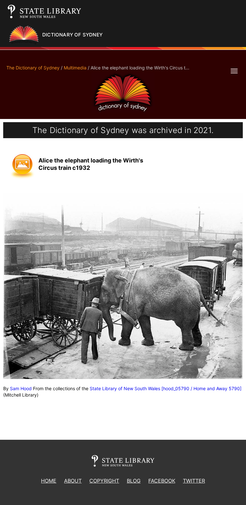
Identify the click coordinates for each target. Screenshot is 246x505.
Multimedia (75, 67)
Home (48, 480)
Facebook (161, 480)
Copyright (104, 480)
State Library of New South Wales (125, 388)
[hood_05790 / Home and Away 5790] (201, 388)
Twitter (194, 480)
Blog (134, 480)
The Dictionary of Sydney (33, 67)
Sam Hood (21, 388)
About (73, 480)
